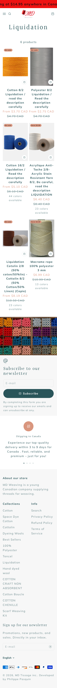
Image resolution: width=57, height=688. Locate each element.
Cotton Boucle (13, 594)
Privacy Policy (42, 516)
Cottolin (9, 527)
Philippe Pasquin (19, 679)
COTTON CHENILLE (10, 603)
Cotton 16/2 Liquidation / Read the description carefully (15, 174)
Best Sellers (12, 539)
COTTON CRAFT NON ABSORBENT (12, 583)
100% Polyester (10, 548)
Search (36, 510)
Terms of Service (37, 531)
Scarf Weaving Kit (14, 613)
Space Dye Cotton (11, 519)
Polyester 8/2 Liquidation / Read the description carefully (41, 98)
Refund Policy (42, 522)
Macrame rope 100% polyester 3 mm (41, 266)
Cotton (8, 510)
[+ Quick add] (24, 82)
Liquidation (11, 562)
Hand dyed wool (11, 571)
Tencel (8, 556)
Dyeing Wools (13, 533)
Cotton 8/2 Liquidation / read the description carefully (15, 98)
